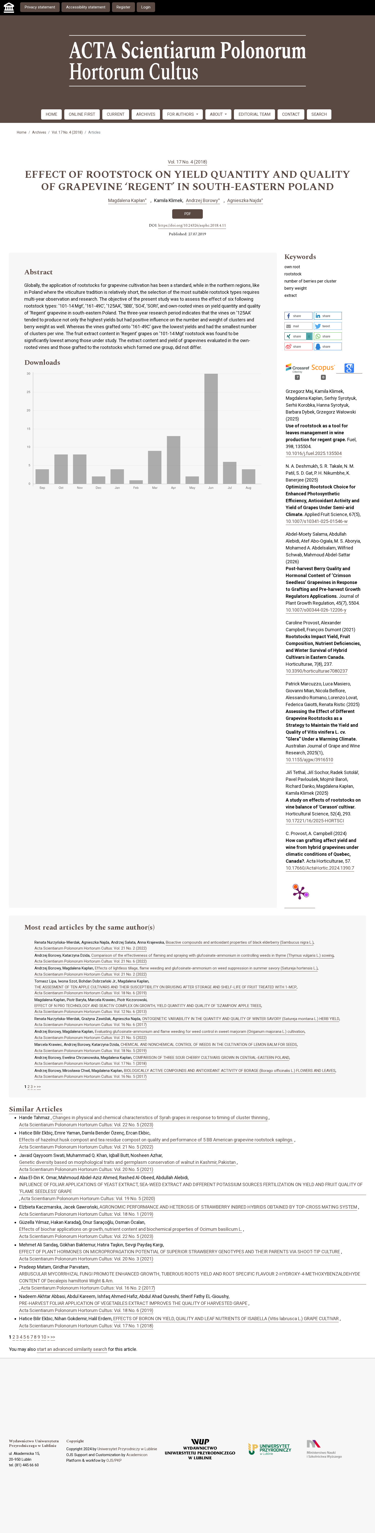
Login (146, 7)
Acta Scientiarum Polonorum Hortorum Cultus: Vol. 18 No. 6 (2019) (90, 993)
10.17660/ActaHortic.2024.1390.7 (320, 868)
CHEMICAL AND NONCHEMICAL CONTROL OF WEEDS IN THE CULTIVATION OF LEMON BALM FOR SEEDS (209, 1044)
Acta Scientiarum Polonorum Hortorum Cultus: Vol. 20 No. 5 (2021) (86, 1169)
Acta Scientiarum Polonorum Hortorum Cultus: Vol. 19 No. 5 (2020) (88, 1198)
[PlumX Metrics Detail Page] (299, 892)
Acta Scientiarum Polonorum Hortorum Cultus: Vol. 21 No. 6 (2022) (90, 961)
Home (22, 132)
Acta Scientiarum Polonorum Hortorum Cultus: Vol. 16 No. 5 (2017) (90, 1076)
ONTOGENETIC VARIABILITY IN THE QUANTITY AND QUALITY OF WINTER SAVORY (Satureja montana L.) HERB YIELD (240, 1018)
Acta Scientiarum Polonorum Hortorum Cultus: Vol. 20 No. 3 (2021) (86, 1258)
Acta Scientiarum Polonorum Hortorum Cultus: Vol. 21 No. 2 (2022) (90, 948)
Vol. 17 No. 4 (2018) (67, 132)
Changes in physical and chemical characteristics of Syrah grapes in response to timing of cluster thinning (160, 1117)
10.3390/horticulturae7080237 (316, 671)
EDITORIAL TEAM (254, 114)
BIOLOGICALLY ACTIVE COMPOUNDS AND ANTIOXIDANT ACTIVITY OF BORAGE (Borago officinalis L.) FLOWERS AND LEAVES (229, 1070)
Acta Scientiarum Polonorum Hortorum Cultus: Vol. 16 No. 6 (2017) (90, 1024)
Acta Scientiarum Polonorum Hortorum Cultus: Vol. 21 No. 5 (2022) (90, 1037)
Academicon (136, 1455)
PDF (187, 214)
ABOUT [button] (217, 114)
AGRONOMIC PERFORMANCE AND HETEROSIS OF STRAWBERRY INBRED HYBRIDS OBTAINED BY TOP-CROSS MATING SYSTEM (228, 1207)
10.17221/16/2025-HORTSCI (315, 820)
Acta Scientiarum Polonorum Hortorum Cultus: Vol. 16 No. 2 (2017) (88, 1288)
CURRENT (115, 114)
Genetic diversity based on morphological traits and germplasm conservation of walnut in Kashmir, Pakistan (127, 1162)
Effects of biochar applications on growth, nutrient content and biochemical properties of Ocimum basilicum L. (130, 1229)
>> (39, 1086)
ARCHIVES (145, 114)
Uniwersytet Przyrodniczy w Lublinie (127, 1449)
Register (123, 7)
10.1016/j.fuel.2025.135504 (314, 453)
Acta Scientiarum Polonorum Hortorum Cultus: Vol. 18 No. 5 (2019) (90, 1050)
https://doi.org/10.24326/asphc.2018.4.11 (192, 225)
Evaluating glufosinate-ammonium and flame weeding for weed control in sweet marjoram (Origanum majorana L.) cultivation (200, 1031)
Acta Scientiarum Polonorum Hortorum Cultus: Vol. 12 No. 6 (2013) (90, 1011)
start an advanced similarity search (72, 1349)
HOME (51, 114)
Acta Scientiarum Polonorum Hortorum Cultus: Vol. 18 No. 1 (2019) (86, 1214)
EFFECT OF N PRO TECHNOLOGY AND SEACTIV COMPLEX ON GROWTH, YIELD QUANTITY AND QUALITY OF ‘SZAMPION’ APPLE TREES (147, 1005)
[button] (298, 316)
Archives (39, 132)
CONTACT (291, 114)
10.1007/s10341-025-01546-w (317, 521)
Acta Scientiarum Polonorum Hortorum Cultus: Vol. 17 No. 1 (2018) (90, 1063)
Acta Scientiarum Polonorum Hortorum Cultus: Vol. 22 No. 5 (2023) (86, 1124)
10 (43, 1337)
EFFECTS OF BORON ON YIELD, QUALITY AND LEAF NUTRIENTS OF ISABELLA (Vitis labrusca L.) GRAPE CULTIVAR (226, 1318)
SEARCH (319, 114)
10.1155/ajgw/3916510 (309, 759)
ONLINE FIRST (82, 114)
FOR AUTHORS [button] (181, 114)
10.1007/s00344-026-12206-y (316, 610)
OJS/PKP (114, 1460)
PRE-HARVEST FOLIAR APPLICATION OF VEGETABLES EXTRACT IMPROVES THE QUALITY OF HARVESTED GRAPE (133, 1303)
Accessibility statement (85, 7)
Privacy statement (40, 7)
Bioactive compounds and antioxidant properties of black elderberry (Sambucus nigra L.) (240, 942)
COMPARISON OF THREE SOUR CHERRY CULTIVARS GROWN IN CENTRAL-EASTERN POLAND (211, 1057)
